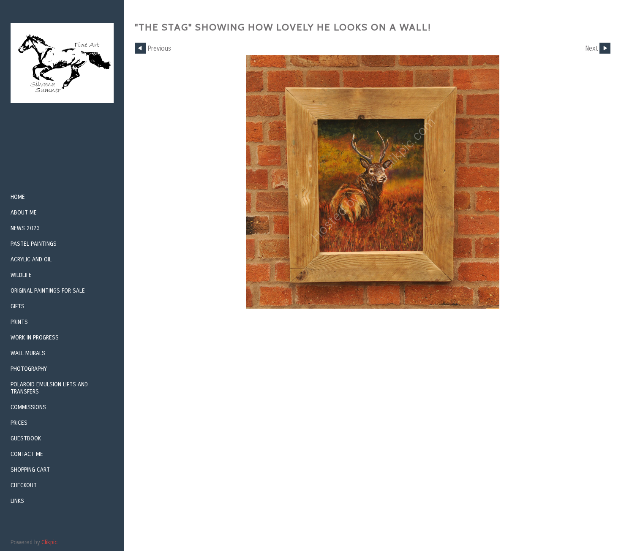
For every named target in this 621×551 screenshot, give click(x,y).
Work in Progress (35, 337)
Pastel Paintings (34, 243)
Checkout (24, 485)
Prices (19, 422)
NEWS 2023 (25, 228)
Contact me (27, 454)
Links (17, 501)
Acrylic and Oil (31, 259)
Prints (19, 322)
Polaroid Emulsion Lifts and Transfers (49, 388)
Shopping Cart (30, 469)
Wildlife (21, 275)
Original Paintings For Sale (48, 290)
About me (24, 212)
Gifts (18, 306)
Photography (29, 368)
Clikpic (49, 542)
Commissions (28, 407)
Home (18, 197)
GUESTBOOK (26, 438)
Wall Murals (28, 353)
